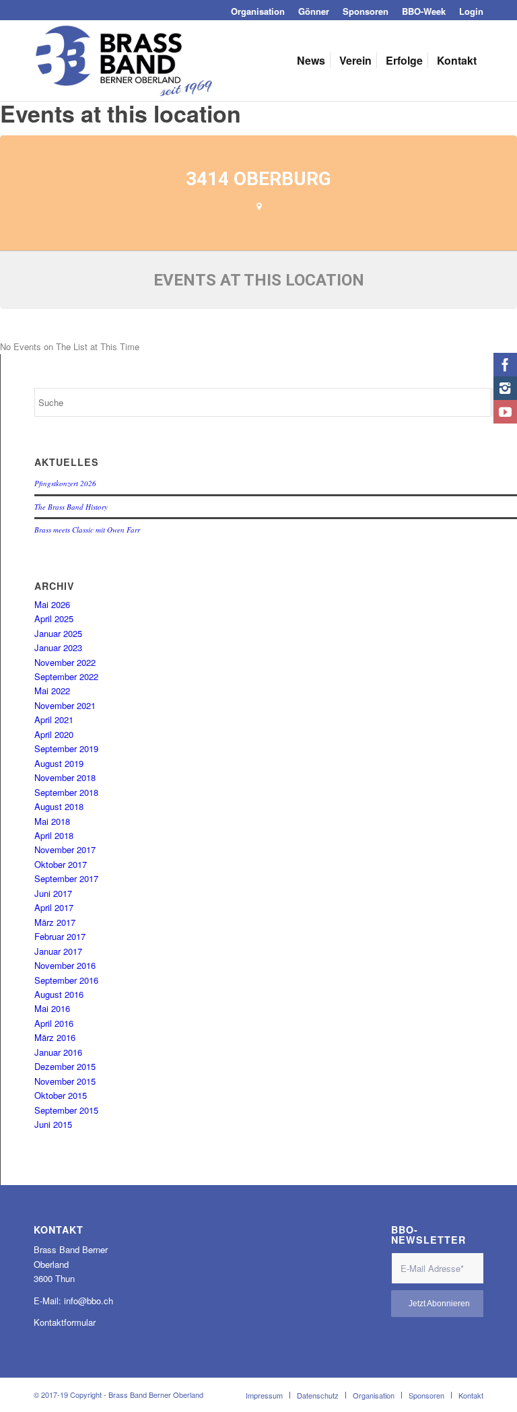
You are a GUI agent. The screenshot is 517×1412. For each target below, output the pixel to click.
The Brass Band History (71, 507)
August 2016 (58, 994)
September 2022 (66, 676)
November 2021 (65, 705)
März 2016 (54, 1037)
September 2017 (66, 878)
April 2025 (53, 618)
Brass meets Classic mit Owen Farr (87, 530)
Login (471, 11)
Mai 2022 (52, 690)
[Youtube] (505, 412)
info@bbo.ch (88, 1300)
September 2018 (66, 792)
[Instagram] (505, 388)
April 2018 (53, 835)
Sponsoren (365, 11)
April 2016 (53, 1023)
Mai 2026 (52, 604)
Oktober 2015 (60, 1095)
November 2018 (65, 777)
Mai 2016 (52, 1008)
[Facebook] (505, 364)
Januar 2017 (58, 951)
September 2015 (66, 1110)
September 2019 (66, 748)
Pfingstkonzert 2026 (65, 483)
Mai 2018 (52, 821)
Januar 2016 (58, 1052)
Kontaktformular (65, 1322)
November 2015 (65, 1081)
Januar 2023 (58, 647)
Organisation (258, 11)
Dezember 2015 (65, 1066)
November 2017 (65, 849)
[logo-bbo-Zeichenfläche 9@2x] (124, 60)
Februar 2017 (59, 936)
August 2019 (58, 763)
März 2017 (54, 922)
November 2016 (65, 965)
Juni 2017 (53, 893)
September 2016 (66, 980)
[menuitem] (257, 11)
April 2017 (53, 907)
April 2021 (53, 719)
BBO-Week (424, 11)
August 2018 (58, 806)
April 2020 (53, 734)
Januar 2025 (58, 633)
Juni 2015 (53, 1124)
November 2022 (65, 662)
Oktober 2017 (60, 864)
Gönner (313, 11)
